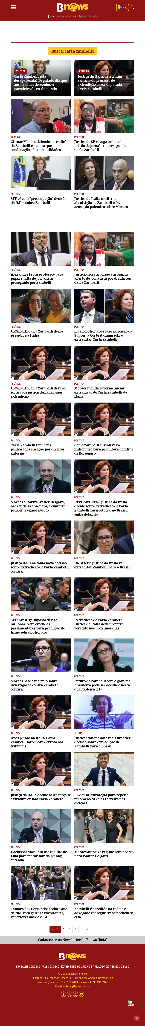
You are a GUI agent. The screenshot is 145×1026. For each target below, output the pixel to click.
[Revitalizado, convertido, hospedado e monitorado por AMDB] (131, 1003)
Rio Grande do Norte (66, 16)
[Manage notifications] (137, 1018)
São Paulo (92, 16)
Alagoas (82, 16)
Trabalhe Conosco (28, 966)
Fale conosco (50, 966)
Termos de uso (119, 966)
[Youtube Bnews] (81, 994)
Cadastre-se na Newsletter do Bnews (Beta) (72, 939)
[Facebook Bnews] (64, 994)
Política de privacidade (93, 966)
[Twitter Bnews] (70, 994)
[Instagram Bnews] (76, 994)
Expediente (68, 966)
